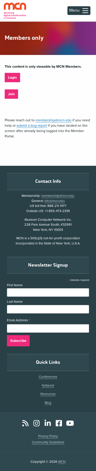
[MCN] (15, 11)
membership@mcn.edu (53, 120)
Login (12, 77)
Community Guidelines (48, 442)
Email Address (19, 321)
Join (11, 94)
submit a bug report (32, 125)
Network (48, 385)
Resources (48, 394)
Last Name (15, 302)
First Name (15, 285)
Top (86, 455)
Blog (48, 403)
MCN (62, 462)
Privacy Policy (48, 436)
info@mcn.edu (54, 201)
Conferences (48, 377)
